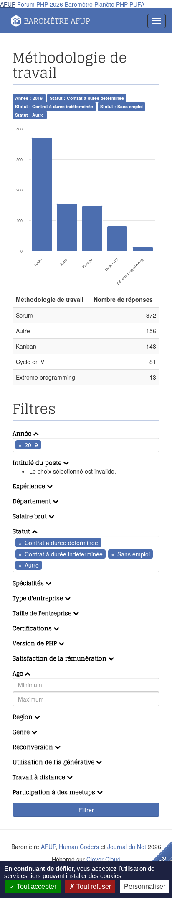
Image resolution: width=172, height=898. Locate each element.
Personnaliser (144, 886)
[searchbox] (55, 445)
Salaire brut (30, 516)
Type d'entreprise (39, 598)
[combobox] (86, 445)
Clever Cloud (103, 859)
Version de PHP (35, 643)
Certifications (33, 628)
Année (23, 433)
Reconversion (34, 747)
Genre (22, 732)
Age (19, 673)
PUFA (136, 4)
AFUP (7, 4)
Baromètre (79, 4)
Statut (22, 531)
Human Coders (79, 846)
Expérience (30, 486)
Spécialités (29, 583)
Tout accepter (35, 886)
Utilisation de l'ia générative (54, 762)
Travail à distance (40, 777)
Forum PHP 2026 (40, 4)
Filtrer (86, 810)
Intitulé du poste (38, 462)
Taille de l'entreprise (43, 613)
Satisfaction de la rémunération (60, 658)
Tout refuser (93, 886)
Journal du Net (126, 846)
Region (23, 717)
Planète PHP (111, 4)
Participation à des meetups (55, 792)
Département (33, 501)
